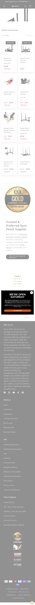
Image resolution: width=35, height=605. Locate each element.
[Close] (31, 292)
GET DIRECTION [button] (17, 310)
